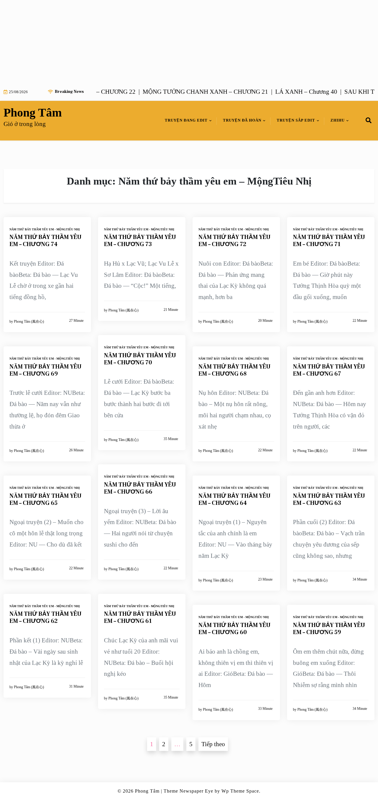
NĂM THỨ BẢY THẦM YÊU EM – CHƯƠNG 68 (234, 370)
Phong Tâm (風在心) (29, 321)
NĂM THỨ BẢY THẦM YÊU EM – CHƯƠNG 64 (234, 499)
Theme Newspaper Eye (188, 790)
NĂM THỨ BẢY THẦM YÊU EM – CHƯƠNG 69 (45, 370)
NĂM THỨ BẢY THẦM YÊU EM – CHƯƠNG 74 (45, 241)
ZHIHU (337, 120)
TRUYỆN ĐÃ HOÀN (242, 120)
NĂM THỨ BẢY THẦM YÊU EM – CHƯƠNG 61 (140, 617)
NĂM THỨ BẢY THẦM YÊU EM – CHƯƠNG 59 (329, 629)
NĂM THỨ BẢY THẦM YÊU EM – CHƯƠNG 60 (234, 629)
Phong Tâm (33, 113)
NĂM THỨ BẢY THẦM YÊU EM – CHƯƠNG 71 (329, 241)
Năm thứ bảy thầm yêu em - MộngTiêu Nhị (44, 229)
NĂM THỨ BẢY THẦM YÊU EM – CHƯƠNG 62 (45, 617)
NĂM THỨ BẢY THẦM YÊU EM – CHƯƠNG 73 (140, 241)
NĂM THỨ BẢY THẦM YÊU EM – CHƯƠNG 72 (234, 241)
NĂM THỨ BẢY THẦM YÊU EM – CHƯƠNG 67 (329, 370)
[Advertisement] (177, 41)
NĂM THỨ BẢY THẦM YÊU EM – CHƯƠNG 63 (329, 499)
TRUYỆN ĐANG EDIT (186, 120)
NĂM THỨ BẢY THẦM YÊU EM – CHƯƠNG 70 (140, 359)
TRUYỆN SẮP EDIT (296, 120)
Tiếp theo (213, 744)
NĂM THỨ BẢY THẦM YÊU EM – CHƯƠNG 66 (140, 488)
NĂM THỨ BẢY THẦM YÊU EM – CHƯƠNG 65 (45, 499)
